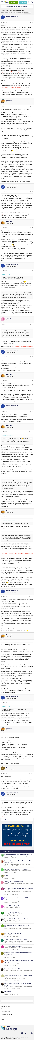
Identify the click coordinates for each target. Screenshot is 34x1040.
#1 (32, 22)
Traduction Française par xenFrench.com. (10, 1038)
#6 (32, 324)
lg (4, 877)
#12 (32, 596)
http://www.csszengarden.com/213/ (10, 816)
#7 (32, 356)
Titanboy (6, 947)
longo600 (6, 907)
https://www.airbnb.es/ (19, 87)
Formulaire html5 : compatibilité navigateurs (16, 869)
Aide (2, 1017)
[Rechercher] (32, 2)
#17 (32, 798)
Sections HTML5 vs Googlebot (12, 933)
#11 (32, 516)
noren (5, 928)
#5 (32, 270)
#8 (32, 380)
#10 (32, 431)
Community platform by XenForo (14, 1037)
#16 (32, 773)
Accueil (2, 1019)
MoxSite (6, 901)
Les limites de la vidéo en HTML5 (13, 969)
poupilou (6, 870)
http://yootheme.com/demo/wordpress (22, 346)
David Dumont (7, 964)
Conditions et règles (5, 1011)
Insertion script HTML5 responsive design (15, 939)
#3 (32, 191)
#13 (32, 641)
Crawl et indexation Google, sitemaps (18, 955)
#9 (32, 411)
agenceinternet (7, 978)
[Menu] (2, 2)
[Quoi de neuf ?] (28, 2)
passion (6, 970)
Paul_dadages (7, 914)
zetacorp (6, 891)
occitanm (6, 955)
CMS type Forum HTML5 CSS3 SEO (14, 882)
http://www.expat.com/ (7, 87)
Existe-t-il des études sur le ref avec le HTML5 (16, 919)
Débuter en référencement (18, 964)
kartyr (5, 856)
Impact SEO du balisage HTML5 (12, 906)
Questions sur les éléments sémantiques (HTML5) (18, 854)
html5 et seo (27, 12)
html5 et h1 (7, 875)
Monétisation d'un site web (18, 978)
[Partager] (30, 22)
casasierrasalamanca (7, 12)
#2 (32, 106)
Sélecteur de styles (5, 1006)
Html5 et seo (7, 991)
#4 (32, 227)
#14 (32, 702)
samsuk (6, 864)
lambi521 (6, 934)
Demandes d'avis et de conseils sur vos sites (19, 864)
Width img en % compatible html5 (13, 946)
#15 (32, 734)
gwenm (6, 941)
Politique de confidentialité (7, 1014)
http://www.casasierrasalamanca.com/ (11, 214)
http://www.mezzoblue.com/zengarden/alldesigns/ (14, 72)
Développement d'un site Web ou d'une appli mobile (19, 856)
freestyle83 (7, 920)
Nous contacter (4, 1008)
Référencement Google (14, 901)
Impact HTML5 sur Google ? (12, 912)
